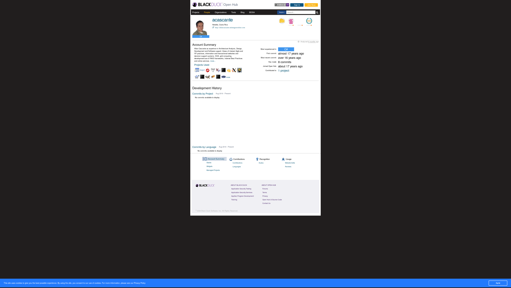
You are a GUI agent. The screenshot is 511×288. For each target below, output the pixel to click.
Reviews (288, 166)
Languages (237, 166)
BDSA (252, 12)
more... (213, 61)
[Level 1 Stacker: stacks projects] (291, 21)
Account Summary (216, 158)
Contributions (237, 163)
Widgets (209, 166)
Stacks (209, 162)
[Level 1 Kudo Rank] (309, 21)
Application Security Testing (241, 188)
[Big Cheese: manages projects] (282, 21)
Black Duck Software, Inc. (211, 210)
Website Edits (290, 163)
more (228, 77)
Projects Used (201, 64)
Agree (498, 283)
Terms (264, 192)
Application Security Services (241, 192)
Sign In (297, 5)
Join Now (311, 5)
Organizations (220, 12)
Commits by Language (204, 147)
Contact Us (266, 203)
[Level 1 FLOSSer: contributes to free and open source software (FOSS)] (300, 21)
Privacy (265, 196)
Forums (265, 188)
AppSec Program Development (242, 196)
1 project (283, 70)
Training (234, 199)
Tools (233, 12)
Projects (195, 12)
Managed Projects (213, 170)
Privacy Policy (139, 283)
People (207, 12)
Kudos (261, 163)
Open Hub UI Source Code (272, 199)
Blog (242, 12)
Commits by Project (202, 93)
